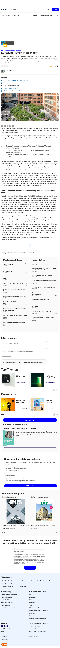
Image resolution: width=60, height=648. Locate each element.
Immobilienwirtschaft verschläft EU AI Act (43, 287)
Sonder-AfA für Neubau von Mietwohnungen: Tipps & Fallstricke (15, 263)
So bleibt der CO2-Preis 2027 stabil (41, 312)
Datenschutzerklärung (37, 556)
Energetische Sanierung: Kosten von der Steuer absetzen (14, 290)
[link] (4, 15)
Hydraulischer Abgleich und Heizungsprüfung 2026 (15, 302)
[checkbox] (2, 351)
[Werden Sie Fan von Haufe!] (7, 626)
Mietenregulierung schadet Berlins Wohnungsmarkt (41, 293)
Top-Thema (5, 66)
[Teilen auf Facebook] (7, 126)
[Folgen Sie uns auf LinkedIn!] (2, 626)
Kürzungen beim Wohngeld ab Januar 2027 (14, 296)
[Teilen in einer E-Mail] (2, 126)
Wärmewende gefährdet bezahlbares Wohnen (44, 263)
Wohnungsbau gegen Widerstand (41, 299)
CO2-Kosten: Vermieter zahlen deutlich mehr (15, 284)
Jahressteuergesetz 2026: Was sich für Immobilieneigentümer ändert (44, 269)
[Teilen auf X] (5, 126)
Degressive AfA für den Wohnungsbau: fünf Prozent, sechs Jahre (14, 309)
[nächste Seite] (39, 245)
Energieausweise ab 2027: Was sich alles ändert (14, 277)
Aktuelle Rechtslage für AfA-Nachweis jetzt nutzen (15, 316)
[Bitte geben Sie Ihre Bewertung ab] (54, 66)
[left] (54, 532)
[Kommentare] (58, 66)
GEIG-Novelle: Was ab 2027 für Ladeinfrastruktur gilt (43, 305)
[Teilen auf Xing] (10, 126)
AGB (34, 554)
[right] (57, 532)
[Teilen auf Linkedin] (13, 126)
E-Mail (13, 548)
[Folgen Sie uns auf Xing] (5, 626)
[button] (55, 9)
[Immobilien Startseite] (4, 9)
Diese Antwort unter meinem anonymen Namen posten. (18, 351)
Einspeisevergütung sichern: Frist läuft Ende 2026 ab (44, 281)
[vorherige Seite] (21, 245)
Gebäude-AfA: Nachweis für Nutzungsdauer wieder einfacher (15, 270)
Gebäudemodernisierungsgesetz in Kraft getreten (14, 323)
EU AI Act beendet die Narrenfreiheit (42, 275)
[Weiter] (57, 390)
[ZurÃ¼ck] (54, 390)
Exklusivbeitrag (21, 382)
